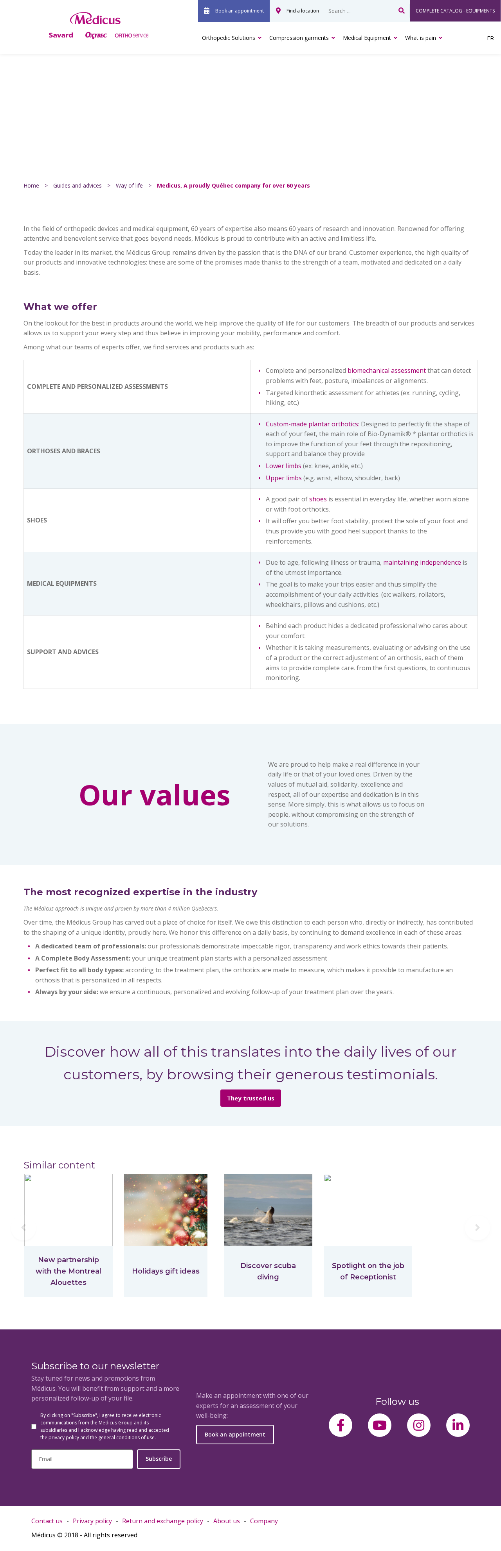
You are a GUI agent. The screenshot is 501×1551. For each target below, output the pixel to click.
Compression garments (299, 37)
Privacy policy (92, 1521)
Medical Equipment (367, 37)
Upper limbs (284, 478)
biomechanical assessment (387, 370)
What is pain (420, 37)
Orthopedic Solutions (228, 37)
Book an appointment (239, 10)
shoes (318, 499)
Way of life (129, 185)
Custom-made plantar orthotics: (312, 424)
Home (31, 185)
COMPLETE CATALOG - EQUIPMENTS (455, 10)
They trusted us (250, 1098)
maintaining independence (422, 562)
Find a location (303, 10)
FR (490, 38)
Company (264, 1521)
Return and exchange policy (162, 1521)
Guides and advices (77, 185)
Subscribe (159, 1458)
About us (226, 1521)
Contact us (47, 1521)
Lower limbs (283, 466)
